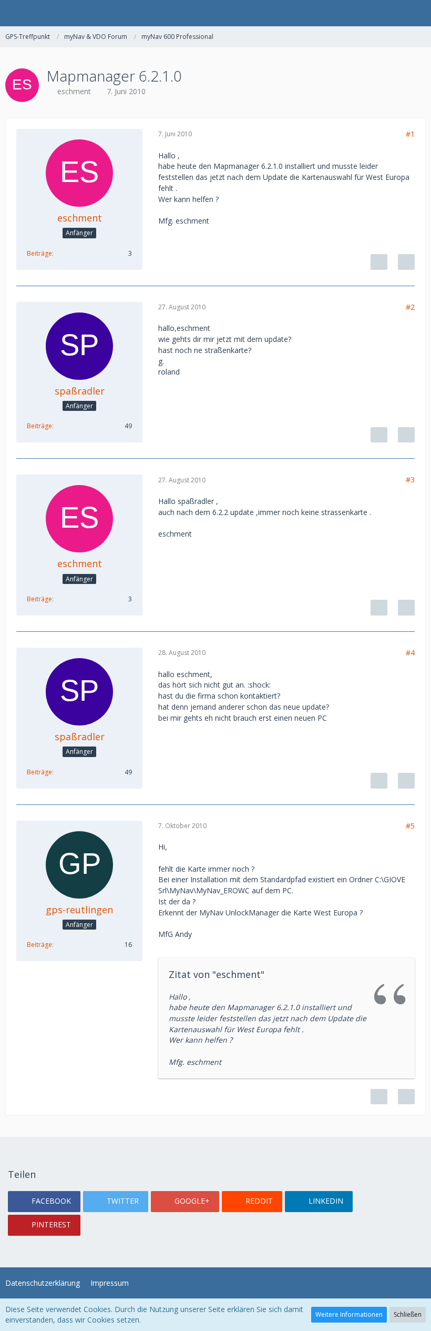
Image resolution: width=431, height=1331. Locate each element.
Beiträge (39, 253)
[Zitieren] (406, 262)
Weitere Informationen (349, 1314)
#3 (410, 480)
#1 (410, 134)
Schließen (408, 1314)
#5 (410, 826)
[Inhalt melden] (379, 262)
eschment (74, 91)
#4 (410, 653)
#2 (410, 307)
